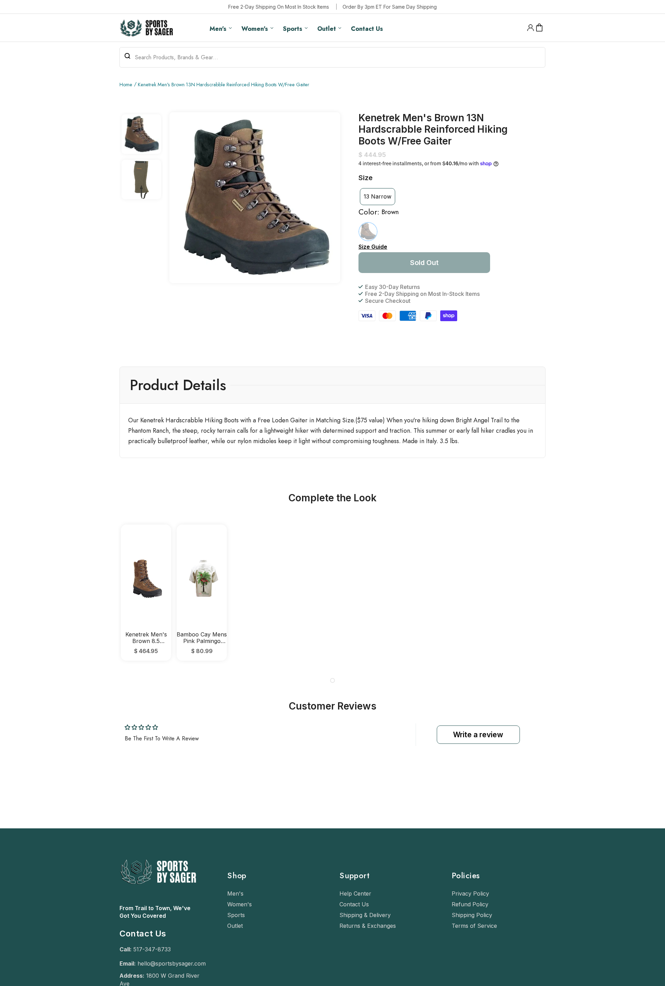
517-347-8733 (152, 949)
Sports (236, 915)
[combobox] (332, 57)
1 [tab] (332, 680)
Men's (235, 893)
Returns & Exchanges (367, 925)
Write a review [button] (478, 734)
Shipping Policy (472, 915)
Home (125, 84)
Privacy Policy (470, 893)
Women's (239, 904)
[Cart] (539, 28)
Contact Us (354, 904)
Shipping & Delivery (365, 915)
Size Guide (372, 246)
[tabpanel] (146, 593)
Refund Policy (470, 904)
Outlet (235, 925)
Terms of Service (474, 925)
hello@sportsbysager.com (172, 963)
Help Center (355, 893)
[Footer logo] (157, 900)
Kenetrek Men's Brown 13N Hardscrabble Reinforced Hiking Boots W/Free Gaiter (223, 84)
